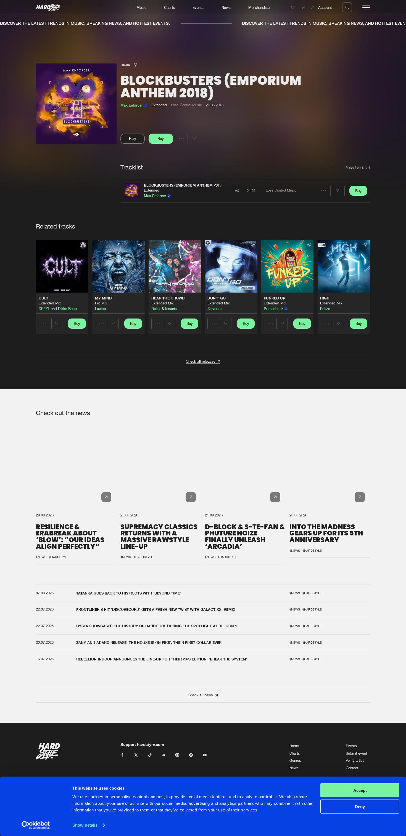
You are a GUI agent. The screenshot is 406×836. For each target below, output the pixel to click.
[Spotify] (191, 755)
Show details (84, 825)
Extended (151, 190)
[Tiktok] (150, 755)
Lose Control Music (186, 105)
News (226, 7)
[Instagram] (177, 755)
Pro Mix (101, 303)
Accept (360, 790)
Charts (169, 7)
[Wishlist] (293, 7)
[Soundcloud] (163, 755)
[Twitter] (136, 755)
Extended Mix (50, 303)
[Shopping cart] (303, 7)
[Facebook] (122, 755)
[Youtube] (205, 755)
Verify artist (355, 760)
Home (294, 746)
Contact (352, 768)
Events (198, 7)
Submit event (356, 753)
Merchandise (259, 7)
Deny (360, 806)
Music (141, 7)
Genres (295, 760)
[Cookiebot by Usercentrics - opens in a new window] (36, 825)
